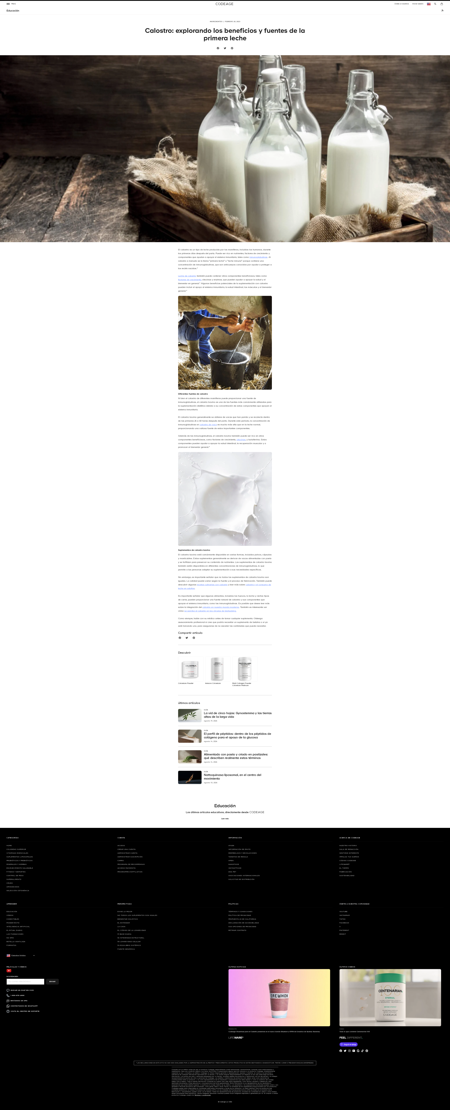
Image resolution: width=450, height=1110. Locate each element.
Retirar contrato (237, 930)
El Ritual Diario (14, 930)
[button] (11, 4)
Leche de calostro (187, 276)
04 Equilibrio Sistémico (129, 945)
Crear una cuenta (127, 849)
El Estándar (124, 923)
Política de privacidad (240, 915)
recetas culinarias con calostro (212, 585)
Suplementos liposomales (20, 857)
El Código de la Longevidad (132, 930)
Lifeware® (344, 864)
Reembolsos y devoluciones (243, 853)
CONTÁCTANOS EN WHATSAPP (24, 1006)
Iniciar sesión (417, 4)
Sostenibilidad (346, 875)
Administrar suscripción (130, 857)
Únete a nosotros (401, 4)
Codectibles (13, 919)
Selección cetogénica (18, 890)
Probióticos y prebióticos (20, 860)
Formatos (11, 945)
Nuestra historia (348, 845)
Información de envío (240, 849)
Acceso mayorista (127, 868)
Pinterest (344, 930)
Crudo (10, 883)
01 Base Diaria (124, 934)
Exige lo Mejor (125, 911)
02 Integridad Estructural (131, 938)
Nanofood (234, 864)
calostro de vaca (208, 425)
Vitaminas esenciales (17, 853)
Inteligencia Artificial (18, 926)
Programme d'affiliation (130, 872)
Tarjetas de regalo (238, 857)
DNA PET (232, 872)
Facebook (344, 923)
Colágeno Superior (16, 849)
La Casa (122, 926)
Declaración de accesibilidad (244, 923)
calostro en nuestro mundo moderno (220, 607)
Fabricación (345, 872)
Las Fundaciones (15, 934)
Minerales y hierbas (17, 864)
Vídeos (10, 915)
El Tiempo (344, 868)
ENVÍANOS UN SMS (19, 1000)
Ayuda (231, 845)
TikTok (342, 919)
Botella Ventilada (16, 941)
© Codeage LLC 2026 (225, 1101)
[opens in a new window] (442, 11)
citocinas (241, 440)
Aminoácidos (13, 887)
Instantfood (235, 868)
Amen (231, 860)
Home (9, 845)
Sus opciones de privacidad (242, 926)
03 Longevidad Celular (129, 941)
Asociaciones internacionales (244, 875)
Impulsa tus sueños (349, 857)
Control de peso (15, 875)
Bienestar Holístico (128, 919)
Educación (12, 911)
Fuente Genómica (126, 949)
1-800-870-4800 (17, 995)
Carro (121, 860)
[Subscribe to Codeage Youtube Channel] (9, 972)
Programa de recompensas (131, 864)
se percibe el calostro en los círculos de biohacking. (210, 611)
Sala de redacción (348, 849)
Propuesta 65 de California (242, 919)
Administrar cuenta (128, 853)
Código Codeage (347, 860)
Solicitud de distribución (242, 879)
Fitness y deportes (16, 872)
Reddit (342, 934)
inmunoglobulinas (258, 257)
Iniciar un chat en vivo (22, 990)
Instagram (344, 915)
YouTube (343, 911)
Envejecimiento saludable (20, 868)
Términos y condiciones (241, 911)
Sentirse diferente (349, 853)
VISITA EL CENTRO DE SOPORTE (25, 1011)
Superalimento (14, 879)
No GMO (10, 938)
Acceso (121, 845)
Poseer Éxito (13, 923)
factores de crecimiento (189, 280)
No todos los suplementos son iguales (137, 915)
